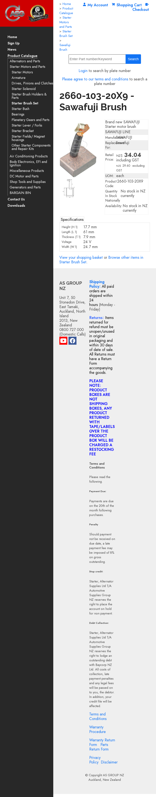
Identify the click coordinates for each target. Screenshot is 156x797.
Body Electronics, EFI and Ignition (28, 163)
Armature (18, 78)
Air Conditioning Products (29, 156)
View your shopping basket (81, 257)
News (12, 50)
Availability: (113, 205)
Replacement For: (114, 145)
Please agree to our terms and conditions (95, 79)
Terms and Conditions (98, 716)
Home (12, 37)
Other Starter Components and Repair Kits (31, 147)
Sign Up (14, 44)
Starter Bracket (23, 131)
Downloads (16, 206)
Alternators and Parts (25, 61)
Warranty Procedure (97, 729)
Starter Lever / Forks (27, 125)
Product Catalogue (22, 56)
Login (83, 71)
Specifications (72, 219)
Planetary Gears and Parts (30, 120)
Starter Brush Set (25, 103)
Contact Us (16, 200)
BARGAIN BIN (20, 193)
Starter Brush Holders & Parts (29, 96)
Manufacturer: (115, 137)
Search (133, 59)
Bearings (18, 114)
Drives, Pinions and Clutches (32, 83)
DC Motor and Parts (24, 176)
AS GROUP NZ (113, 775)
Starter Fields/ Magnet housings (28, 138)
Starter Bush (20, 109)
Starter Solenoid (24, 89)
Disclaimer (109, 762)
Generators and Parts (25, 187)
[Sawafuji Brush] (81, 176)
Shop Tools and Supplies (28, 182)
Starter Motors (22, 72)
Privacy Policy (95, 760)
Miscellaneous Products (27, 171)
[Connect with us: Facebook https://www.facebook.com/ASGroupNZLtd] (72, 341)
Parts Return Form (99, 747)
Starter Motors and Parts (27, 67)
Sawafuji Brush (64, 47)
